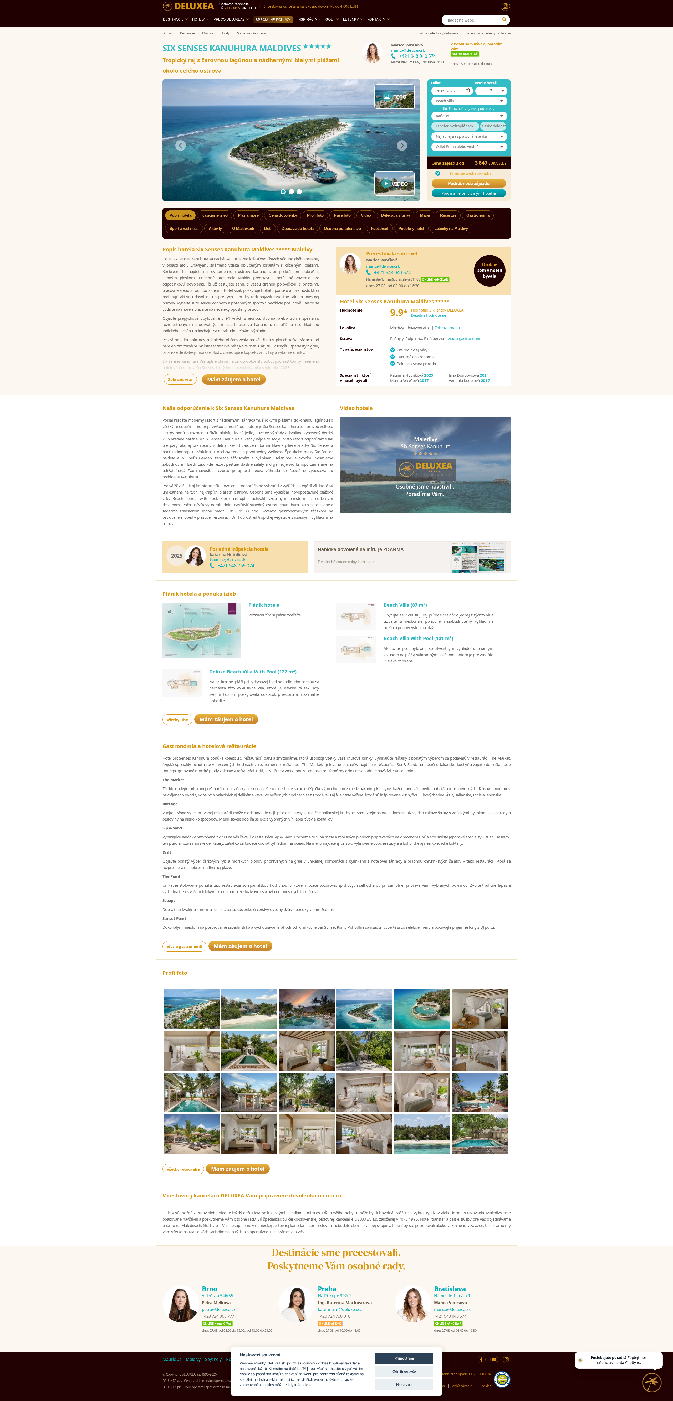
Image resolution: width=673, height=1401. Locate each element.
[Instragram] (507, 1359)
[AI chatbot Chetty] (652, 1382)
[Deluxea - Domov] (188, 6)
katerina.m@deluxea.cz (340, 1309)
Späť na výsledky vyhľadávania (437, 33)
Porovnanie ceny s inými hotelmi (469, 193)
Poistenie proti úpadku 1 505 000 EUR (463, 1374)
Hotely (198, 19)
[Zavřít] (657, 1357)
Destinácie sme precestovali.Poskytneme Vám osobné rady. (336, 1259)
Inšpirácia (307, 19)
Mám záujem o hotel (234, 379)
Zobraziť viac (180, 379)
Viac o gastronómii (464, 338)
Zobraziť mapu (447, 327)
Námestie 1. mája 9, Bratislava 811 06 (418, 62)
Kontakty (376, 19)
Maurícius (171, 1359)
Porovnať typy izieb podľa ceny (471, 108)
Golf (330, 19)
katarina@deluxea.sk (227, 559)
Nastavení (404, 1384)
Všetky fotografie (183, 1169)
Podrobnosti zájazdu (469, 183)
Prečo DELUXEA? (228, 19)
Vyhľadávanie (462, 1385)
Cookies (485, 1385)
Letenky (351, 19)
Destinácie (173, 19)
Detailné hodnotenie (428, 315)
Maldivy (193, 1359)
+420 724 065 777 (218, 1316)
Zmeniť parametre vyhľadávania (489, 33)
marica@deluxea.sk (408, 50)
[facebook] (482, 1359)
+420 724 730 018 (334, 1316)
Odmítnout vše (404, 1371)
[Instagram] (505, 6)
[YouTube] (494, 1359)
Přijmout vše (404, 1358)
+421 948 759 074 (236, 565)
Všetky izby (177, 719)
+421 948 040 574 (417, 56)
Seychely (213, 1359)
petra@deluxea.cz (219, 1309)
